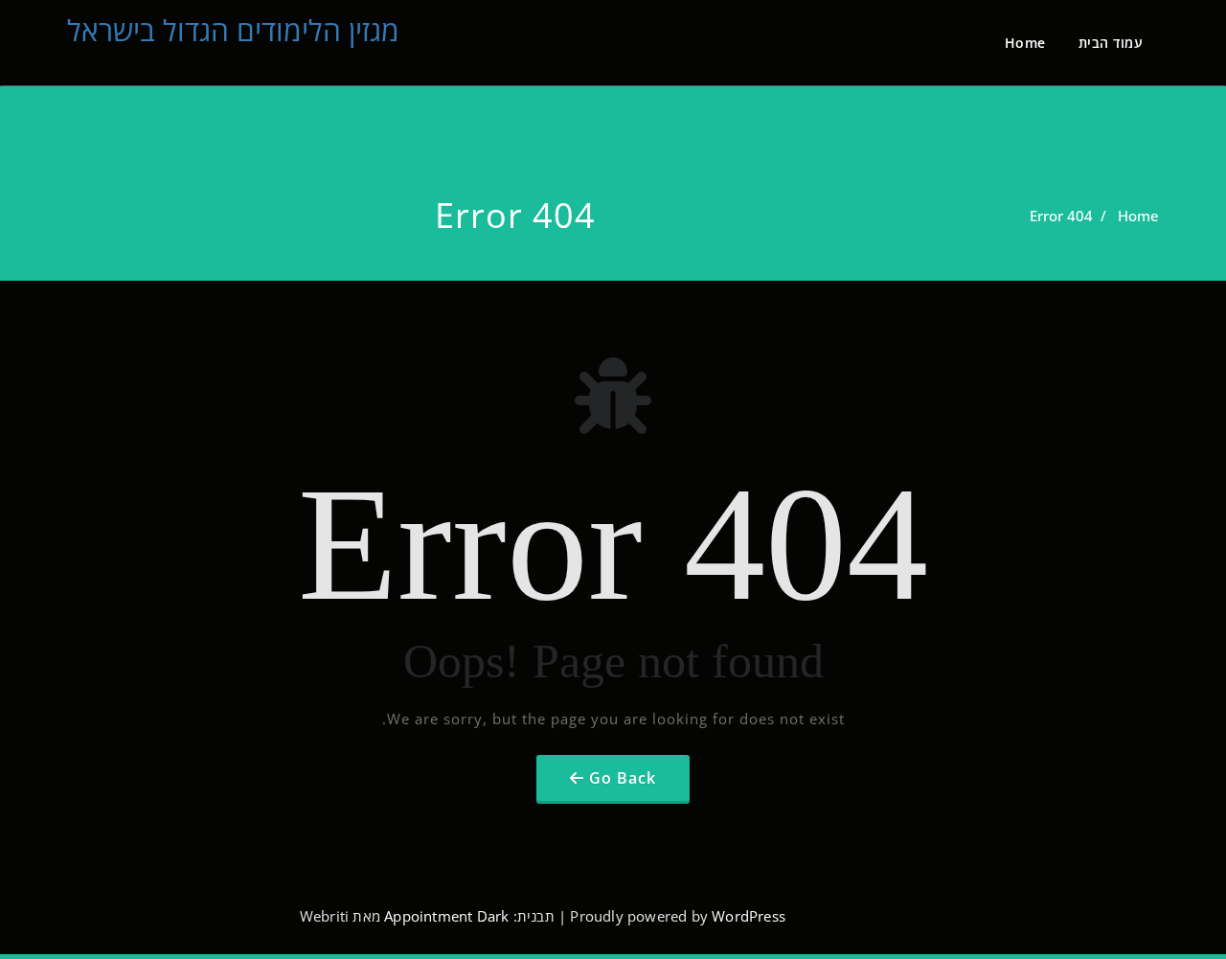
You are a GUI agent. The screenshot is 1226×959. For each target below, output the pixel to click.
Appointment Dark (446, 915)
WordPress (748, 915)
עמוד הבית (1111, 43)
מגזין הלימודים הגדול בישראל (233, 30)
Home (1025, 43)
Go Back (622, 777)
